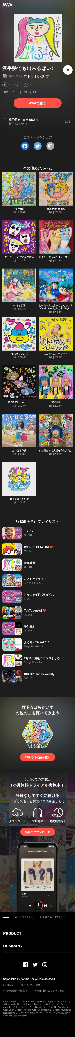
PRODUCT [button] (12, 933)
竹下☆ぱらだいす (36, 76)
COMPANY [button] (13, 946)
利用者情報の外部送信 (15, 990)
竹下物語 (19, 208)
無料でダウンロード (37, 832)
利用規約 (8, 985)
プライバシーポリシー (33, 985)
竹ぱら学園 (19, 305)
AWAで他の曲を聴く (37, 757)
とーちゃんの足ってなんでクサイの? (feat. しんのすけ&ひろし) (55, 308)
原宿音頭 (55, 402)
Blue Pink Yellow (55, 208)
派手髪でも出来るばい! (52, 917)
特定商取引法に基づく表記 (49, 990)
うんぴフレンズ (19, 353)
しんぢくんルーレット (56, 353)
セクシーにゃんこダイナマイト (55, 257)
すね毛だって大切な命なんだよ (55, 450)
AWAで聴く (37, 103)
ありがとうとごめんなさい (19, 257)
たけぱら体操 (19, 450)
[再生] (68, 70)
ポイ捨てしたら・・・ (19, 402)
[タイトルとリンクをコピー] (50, 146)
